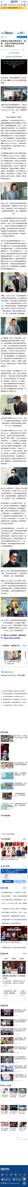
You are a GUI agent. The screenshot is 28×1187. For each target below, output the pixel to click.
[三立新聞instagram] (11, 1174)
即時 (5, 5)
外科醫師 (23, 107)
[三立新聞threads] (24, 1174)
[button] (21, 1)
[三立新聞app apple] (6, 1179)
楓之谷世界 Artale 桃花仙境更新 (22, 1112)
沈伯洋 (6, 959)
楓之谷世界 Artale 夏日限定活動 (10, 942)
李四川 (6, 877)
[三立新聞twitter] (20, 1174)
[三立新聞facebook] (6, 1174)
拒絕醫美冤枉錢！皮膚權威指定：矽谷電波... (15, 699)
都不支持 (7, 879)
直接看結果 (8, 881)
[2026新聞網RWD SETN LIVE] (2, 1)
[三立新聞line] (15, 1174)
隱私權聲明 (4, 1183)
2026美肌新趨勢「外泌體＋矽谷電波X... (13, 705)
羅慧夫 (3, 123)
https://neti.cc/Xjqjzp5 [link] (12, 638)
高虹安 (22, 959)
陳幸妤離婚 (20, 5)
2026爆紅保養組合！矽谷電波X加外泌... (13, 696)
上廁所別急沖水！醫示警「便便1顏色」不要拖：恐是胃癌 (4, 1095)
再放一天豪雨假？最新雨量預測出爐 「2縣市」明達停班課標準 (22, 1095)
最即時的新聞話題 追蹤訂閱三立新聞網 (14, 691)
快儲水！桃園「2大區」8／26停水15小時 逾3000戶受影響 (22, 1129)
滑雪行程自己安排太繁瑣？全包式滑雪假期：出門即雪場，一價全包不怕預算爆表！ (13, 1095)
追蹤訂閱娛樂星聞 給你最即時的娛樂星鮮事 (15, 694)
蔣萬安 (14, 959)
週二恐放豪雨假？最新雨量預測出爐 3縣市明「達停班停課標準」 (4, 1129)
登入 (26, 1)
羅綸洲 (10, 107)
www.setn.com (15, 1183)
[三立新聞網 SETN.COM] (1, 5)
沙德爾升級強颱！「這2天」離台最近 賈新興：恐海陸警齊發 (13, 1112)
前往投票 (20, 881)
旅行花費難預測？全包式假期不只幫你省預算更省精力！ (4, 1112)
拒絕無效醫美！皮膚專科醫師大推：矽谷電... (15, 702)
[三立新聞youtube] (2, 1174)
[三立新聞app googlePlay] (18, 1179)
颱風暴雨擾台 (12, 5)
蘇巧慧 (6, 875)
